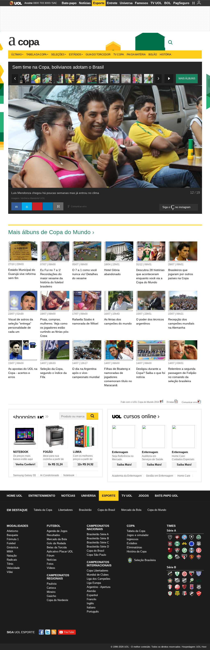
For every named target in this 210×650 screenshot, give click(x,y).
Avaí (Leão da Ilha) (198, 573)
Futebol (11, 543)
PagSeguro (181, 3)
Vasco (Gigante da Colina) (191, 593)
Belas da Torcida (57, 547)
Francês (91, 599)
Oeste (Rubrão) (184, 587)
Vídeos (51, 567)
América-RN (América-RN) (184, 573)
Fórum (50, 555)
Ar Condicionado (49, 475)
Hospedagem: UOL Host (194, 646)
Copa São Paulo (96, 554)
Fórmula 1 (13, 539)
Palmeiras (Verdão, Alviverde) (170, 556)
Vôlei (10, 572)
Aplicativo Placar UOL (60, 551)
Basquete (12, 535)
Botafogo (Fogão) (191, 537)
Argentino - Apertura (98, 587)
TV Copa (118, 54)
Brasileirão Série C (98, 542)
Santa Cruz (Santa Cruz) (184, 593)
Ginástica (12, 547)
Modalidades (17, 525)
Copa (28, 42)
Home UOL (14, 495)
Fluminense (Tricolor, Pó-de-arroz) (177, 550)
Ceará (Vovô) (184, 580)
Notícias (85, 3)
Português (93, 611)
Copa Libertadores (97, 570)
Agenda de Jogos (57, 531)
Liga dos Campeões (98, 578)
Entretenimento (42, 495)
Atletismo (12, 531)
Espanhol (92, 595)
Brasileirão (85, 509)
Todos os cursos (188, 417)
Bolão (152, 54)
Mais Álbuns (187, 78)
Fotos (50, 563)
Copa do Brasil (106, 509)
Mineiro (51, 591)
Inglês (90, 603)
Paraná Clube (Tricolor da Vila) (191, 587)
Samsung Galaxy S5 (24, 475)
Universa (126, 3)
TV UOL (156, 3)
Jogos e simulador (137, 535)
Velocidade (13, 567)
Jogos (143, 495)
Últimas (16, 54)
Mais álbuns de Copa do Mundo (49, 232)
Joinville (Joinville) (170, 587)
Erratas (170, 402)
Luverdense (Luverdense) (191, 580)
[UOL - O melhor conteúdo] (14, 4)
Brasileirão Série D (98, 546)
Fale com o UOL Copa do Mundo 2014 (140, 402)
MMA (10, 551)
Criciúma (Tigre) (184, 543)
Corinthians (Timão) (170, 543)
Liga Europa (94, 582)
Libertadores (65, 509)
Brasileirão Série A (98, 534)
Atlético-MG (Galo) (170, 537)
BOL (167, 3)
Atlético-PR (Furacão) (177, 537)
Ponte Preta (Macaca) (198, 587)
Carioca (51, 587)
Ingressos (132, 539)
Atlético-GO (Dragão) (191, 573)
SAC (54, 3)
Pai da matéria (136, 54)
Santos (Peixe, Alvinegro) (177, 556)
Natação (12, 555)
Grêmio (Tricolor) (191, 550)
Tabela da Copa (36, 54)
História (165, 54)
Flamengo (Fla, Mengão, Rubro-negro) (170, 550)
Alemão (91, 591)
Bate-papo (69, 3)
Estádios (75, 54)
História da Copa (136, 551)
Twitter (48, 632)
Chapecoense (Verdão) (198, 537)
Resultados (53, 535)
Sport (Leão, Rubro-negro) (191, 556)
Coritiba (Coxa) (177, 543)
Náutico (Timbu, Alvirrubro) (177, 587)
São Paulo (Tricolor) (184, 556)
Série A (171, 530)
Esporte (98, 3)
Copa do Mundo (156, 509)
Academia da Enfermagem (127, 475)
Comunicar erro (189, 402)
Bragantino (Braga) (177, 580)
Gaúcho (51, 596)
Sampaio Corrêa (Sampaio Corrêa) (177, 593)
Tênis (10, 563)
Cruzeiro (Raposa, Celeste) (191, 543)
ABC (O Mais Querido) (170, 573)
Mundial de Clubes (98, 574)
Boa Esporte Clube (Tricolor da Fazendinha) (170, 580)
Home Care (183, 475)
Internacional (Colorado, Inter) (198, 550)
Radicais (12, 559)
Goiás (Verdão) (184, 550)
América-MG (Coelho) (177, 573)
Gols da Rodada (56, 543)
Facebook (42, 632)
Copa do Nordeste (57, 600)
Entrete (112, 3)
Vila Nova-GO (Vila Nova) (198, 593)
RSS (54, 632)
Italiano (91, 607)
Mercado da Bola (131, 509)
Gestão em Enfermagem (159, 475)
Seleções (57, 54)
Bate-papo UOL (166, 495)
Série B (171, 567)
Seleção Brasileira (145, 560)
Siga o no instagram (176, 207)
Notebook (68, 475)
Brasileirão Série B (98, 538)
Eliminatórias (134, 547)
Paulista (51, 583)
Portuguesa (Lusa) (170, 593)
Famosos (141, 3)
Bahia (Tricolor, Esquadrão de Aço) (184, 537)
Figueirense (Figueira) (198, 543)
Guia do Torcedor (98, 54)
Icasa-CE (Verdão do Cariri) (198, 580)
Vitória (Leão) (198, 556)
